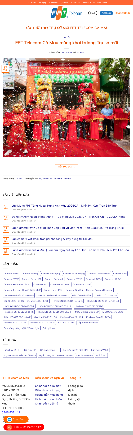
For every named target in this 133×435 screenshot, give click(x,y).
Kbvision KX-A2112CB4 (98, 317)
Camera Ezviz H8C (32, 279)
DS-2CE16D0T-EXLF (37, 300)
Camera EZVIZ (11, 279)
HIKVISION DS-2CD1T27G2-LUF (102, 300)
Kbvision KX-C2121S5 (15, 322)
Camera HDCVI (93, 279)
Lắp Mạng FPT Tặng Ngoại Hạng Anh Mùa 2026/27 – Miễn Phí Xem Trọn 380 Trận (64, 205)
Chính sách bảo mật (48, 386)
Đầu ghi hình (49, 328)
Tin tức (66, 37)
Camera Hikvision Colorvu (17, 284)
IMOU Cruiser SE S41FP (114, 311)
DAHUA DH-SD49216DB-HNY (53, 295)
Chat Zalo (18, 419)
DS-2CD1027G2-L (81, 295)
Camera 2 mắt (11, 273)
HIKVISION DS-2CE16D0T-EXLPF (54, 311)
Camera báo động (50, 273)
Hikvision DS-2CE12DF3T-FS (19, 311)
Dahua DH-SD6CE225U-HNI (19, 295)
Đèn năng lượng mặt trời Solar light (21, 328)
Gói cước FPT (30, 350)
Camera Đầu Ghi (74, 290)
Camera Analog (30, 273)
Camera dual (120, 273)
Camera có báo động (74, 273)
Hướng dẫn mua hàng (49, 394)
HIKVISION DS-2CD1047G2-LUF (54, 306)
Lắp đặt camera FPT (88, 322)
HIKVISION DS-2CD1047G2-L (19, 306)
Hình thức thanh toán (48, 399)
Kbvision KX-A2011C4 (45, 317)
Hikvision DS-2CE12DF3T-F (89, 306)
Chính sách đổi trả (46, 403)
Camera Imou (40, 284)
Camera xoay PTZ (53, 290)
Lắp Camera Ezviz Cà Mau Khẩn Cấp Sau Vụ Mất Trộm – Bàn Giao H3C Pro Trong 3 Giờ (68, 227)
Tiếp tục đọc (66, 166)
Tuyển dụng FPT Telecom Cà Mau (56, 355)
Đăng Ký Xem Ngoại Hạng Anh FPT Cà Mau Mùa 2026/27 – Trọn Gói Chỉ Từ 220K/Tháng (68, 216)
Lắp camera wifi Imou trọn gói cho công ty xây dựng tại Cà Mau (52, 239)
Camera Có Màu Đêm (99, 273)
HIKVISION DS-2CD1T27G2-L (67, 300)
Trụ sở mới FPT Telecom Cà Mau (55, 178)
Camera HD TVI (113, 279)
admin (80, 52)
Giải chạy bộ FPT (12, 350)
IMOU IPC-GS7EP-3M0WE (17, 317)
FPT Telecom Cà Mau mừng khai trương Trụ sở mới (66, 42)
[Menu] (5, 13)
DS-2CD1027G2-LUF (106, 295)
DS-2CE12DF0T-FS (14, 300)
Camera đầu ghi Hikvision (99, 290)
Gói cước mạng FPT (50, 350)
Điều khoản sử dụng (47, 390)
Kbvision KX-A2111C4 (71, 317)
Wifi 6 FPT (101, 355)
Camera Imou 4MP (59, 284)
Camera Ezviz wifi (54, 279)
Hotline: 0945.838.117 (26, 427)
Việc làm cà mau (84, 355)
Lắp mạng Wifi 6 (99, 350)
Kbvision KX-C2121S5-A (42, 322)
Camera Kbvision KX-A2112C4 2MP (22, 290)
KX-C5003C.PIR (66, 322)
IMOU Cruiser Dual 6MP (87, 311)
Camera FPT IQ (74, 279)
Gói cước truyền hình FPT (75, 350)
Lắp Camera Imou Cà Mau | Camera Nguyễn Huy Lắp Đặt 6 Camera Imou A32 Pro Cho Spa (70, 250)
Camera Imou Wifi (82, 284)
